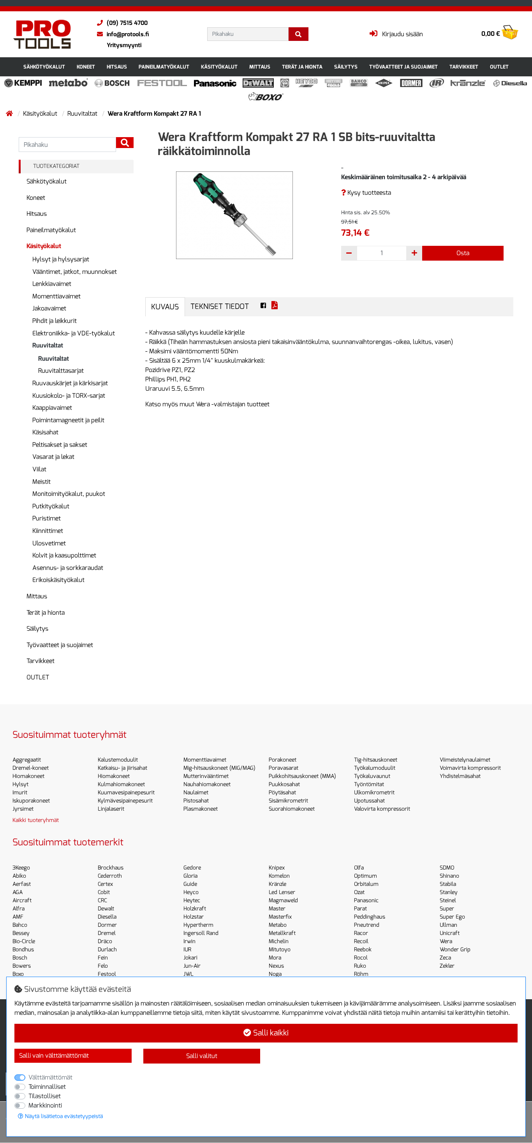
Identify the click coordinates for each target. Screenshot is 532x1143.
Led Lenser (282, 892)
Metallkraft (282, 933)
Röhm (361, 974)
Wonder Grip (455, 949)
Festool (107, 974)
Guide (190, 884)
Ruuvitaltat (83, 113)
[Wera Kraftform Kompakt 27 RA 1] (234, 215)
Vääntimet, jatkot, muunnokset (74, 272)
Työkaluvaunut (372, 776)
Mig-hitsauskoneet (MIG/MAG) (219, 768)
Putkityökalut (50, 506)
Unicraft (450, 933)
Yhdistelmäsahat (460, 776)
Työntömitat (369, 784)
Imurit (19, 792)
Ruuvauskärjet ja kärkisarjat (70, 383)
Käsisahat (45, 432)
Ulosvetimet (49, 543)
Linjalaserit (111, 809)
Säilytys (346, 67)
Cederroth (110, 876)
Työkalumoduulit (374, 768)
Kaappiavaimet (52, 408)
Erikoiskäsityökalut (58, 580)
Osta (462, 253)
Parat (360, 908)
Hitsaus (117, 67)
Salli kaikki (270, 1033)
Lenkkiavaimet (51, 284)
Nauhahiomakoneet (207, 784)
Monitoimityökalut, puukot (68, 494)
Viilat (39, 469)
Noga (275, 974)
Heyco (191, 892)
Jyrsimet (22, 809)
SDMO (447, 867)
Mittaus (259, 67)
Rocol (361, 957)
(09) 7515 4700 (127, 23)
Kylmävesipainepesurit (125, 800)
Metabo (278, 925)
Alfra (18, 908)
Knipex (277, 867)
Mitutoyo (280, 949)
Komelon (279, 876)
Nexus (276, 966)
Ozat (359, 892)
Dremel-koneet (30, 768)
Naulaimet (195, 792)
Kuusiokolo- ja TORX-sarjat (68, 396)
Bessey (21, 933)
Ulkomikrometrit (374, 792)
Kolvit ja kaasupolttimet (64, 555)
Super (447, 908)
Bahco (19, 925)
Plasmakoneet (200, 809)
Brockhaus (110, 867)
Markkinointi (45, 1105)
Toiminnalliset (47, 1087)
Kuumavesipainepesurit (126, 792)
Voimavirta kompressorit (470, 768)
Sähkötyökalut (44, 67)
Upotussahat (369, 800)
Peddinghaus (369, 917)
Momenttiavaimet (56, 296)
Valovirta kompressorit (382, 809)
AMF (17, 917)
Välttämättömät (50, 1077)
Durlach (107, 949)
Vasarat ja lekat (53, 457)
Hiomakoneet (28, 776)
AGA (17, 892)
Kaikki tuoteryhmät (35, 820)
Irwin (189, 941)
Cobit (104, 892)
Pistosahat (196, 800)
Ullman (448, 925)
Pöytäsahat (282, 792)
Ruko (360, 966)
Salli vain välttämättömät (54, 1055)
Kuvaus (165, 307)
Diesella (107, 917)
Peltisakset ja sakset (59, 445)
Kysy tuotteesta (368, 193)
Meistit (41, 482)
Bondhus (23, 949)
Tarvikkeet (463, 67)
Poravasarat (283, 768)
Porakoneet (282, 760)
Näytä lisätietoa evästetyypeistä (63, 1116)
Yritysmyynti (124, 45)
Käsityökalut (219, 67)
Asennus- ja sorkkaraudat (67, 568)
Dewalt (106, 908)
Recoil (361, 941)
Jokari (190, 957)
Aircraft (22, 900)
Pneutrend (366, 925)
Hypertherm (198, 925)
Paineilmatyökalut (164, 67)
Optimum (365, 876)
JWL (188, 974)
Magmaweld (283, 900)
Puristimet (46, 518)
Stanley (449, 892)
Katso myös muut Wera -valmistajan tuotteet (207, 404)
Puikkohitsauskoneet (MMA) (302, 776)
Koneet (86, 67)
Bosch (19, 957)
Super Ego (452, 917)
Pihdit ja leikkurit (54, 321)
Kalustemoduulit (118, 760)
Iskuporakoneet (31, 800)
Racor (361, 933)
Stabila (448, 884)
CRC (102, 900)
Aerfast (21, 884)
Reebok (363, 949)
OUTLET (499, 67)
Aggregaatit (26, 760)
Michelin (279, 941)
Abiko (19, 876)
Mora (275, 957)
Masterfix (280, 917)
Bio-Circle (23, 941)
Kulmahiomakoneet (121, 784)
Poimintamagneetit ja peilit (68, 420)
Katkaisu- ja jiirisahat (122, 768)
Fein (103, 957)
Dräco (105, 941)
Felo (103, 966)
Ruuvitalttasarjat (61, 371)
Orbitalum (366, 884)
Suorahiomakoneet (292, 809)
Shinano (449, 876)
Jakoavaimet (49, 308)
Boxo (18, 974)
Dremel (107, 933)
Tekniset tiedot (219, 306)
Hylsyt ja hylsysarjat (60, 259)
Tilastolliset (44, 1096)
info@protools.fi (128, 34)
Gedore (192, 867)
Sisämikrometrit (288, 800)
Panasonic (366, 900)
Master (277, 908)
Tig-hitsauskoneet (375, 760)
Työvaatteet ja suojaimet (403, 67)
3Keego (21, 867)
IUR (187, 949)
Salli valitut (201, 1056)
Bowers (21, 966)
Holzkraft (194, 908)
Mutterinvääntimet (206, 776)
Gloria (190, 876)
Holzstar (193, 917)
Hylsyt (20, 784)
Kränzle (277, 884)
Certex (105, 884)
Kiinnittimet (47, 531)
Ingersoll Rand (200, 933)
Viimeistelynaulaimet (465, 760)
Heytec (191, 900)
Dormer (107, 925)
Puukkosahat (284, 784)
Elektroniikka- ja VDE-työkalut (73, 333)
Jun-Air (192, 966)
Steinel (448, 900)
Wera (446, 941)
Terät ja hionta (302, 67)
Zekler (447, 966)
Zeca (445, 957)
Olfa (359, 867)
